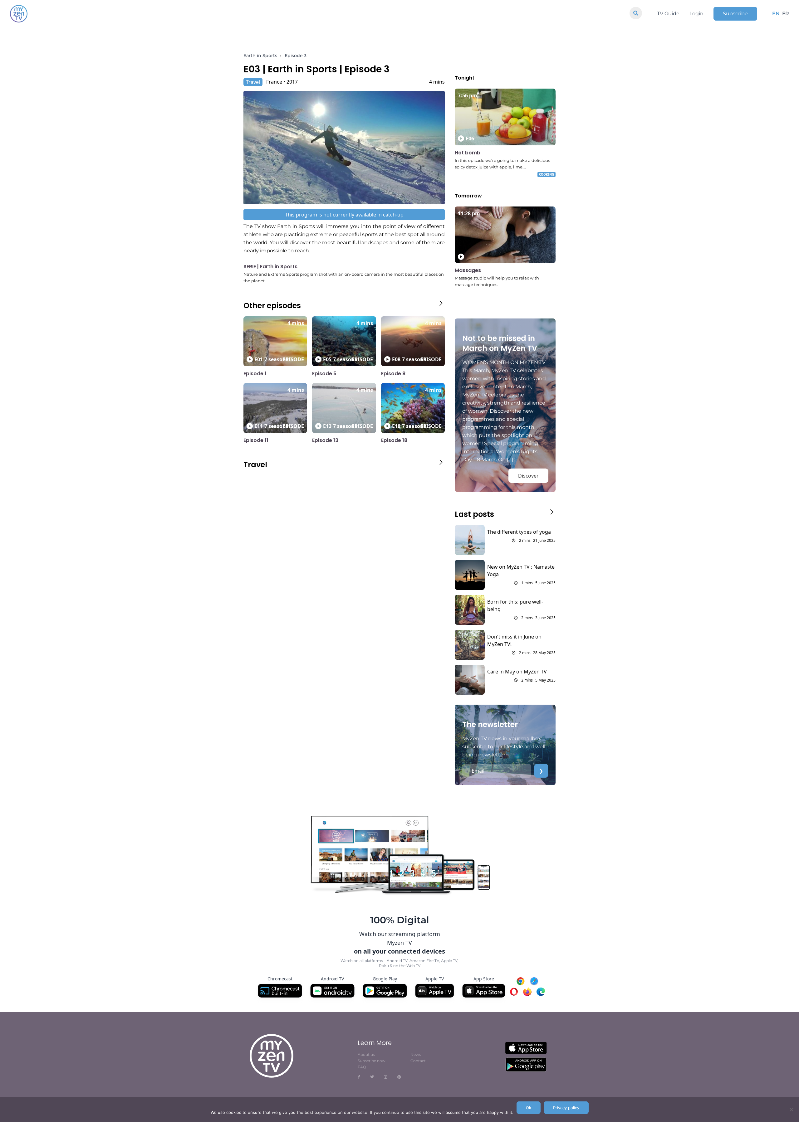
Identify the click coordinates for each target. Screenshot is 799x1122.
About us (366, 1054)
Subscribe (735, 14)
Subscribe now (371, 1060)
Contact (418, 1060)
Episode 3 (295, 55)
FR (785, 14)
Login (696, 14)
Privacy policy (566, 1107)
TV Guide (668, 14)
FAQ (362, 1067)
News (415, 1054)
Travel (253, 82)
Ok (528, 1107)
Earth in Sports (260, 55)
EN (776, 14)
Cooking (546, 174)
